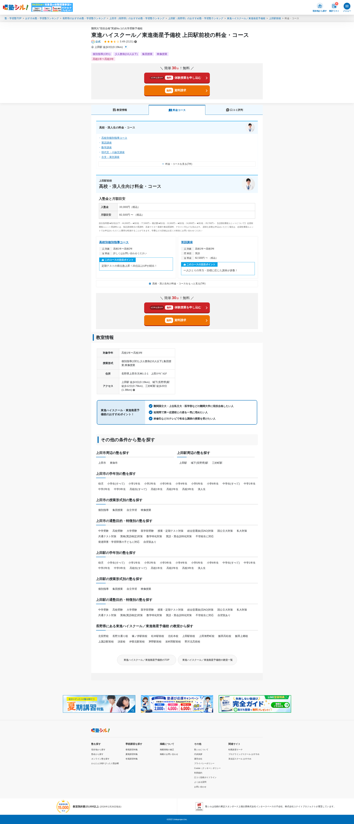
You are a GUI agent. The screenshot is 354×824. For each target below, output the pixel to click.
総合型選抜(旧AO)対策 (200, 530)
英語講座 (106, 142)
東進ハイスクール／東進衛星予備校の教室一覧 (207, 659)
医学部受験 (147, 530)
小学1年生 (134, 483)
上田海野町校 (206, 636)
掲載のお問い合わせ (169, 754)
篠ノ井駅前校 (139, 636)
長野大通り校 (120, 636)
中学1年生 (250, 483)
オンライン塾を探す (100, 759)
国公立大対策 (225, 530)
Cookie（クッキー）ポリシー (207, 768)
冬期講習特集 (132, 759)
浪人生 (202, 489)
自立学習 (132, 509)
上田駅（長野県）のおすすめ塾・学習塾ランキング (195, 18)
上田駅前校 (275, 18)
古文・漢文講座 (110, 157)
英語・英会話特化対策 (179, 536)
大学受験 (132, 530)
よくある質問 (200, 782)
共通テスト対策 (107, 536)
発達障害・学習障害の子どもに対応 (119, 541)
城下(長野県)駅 (199, 462)
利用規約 (198, 773)
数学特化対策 (154, 536)
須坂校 (121, 641)
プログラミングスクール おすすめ (243, 754)
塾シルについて (201, 749)
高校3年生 (188, 489)
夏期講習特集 (132, 754)
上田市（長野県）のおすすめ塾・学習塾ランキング (136, 18)
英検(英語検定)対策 (131, 536)
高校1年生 (157, 489)
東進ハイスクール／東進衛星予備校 (246, 18)
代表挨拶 (198, 754)
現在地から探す (98, 749)
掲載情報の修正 (167, 749)
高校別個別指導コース (114, 137)
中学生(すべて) (231, 483)
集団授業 (117, 509)
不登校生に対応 (205, 536)
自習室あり (149, 541)
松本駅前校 (157, 636)
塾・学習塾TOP (13, 18)
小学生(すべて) (116, 483)
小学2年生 (150, 483)
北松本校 (173, 636)
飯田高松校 (224, 636)
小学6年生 (213, 483)
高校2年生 (172, 489)
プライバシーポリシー (204, 763)
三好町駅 (217, 462)
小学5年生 (197, 483)
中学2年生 (104, 489)
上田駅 (183, 462)
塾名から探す (97, 754)
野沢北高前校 (192, 641)
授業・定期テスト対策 (170, 530)
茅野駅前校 (155, 641)
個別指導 (103, 509)
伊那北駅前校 (137, 641)
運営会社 (198, 759)
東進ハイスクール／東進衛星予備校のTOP (146, 659)
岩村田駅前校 (173, 641)
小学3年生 (166, 483)
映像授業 (146, 509)
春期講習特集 (132, 749)
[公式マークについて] (96, 41)
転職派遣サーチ (235, 749)
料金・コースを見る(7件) (178, 164)
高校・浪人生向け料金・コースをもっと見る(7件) (178, 283)
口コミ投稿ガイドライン (205, 777)
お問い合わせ (200, 787)
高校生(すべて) (138, 489)
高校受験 (117, 530)
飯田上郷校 (241, 636)
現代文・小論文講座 (113, 152)
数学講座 (106, 147)
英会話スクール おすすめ (239, 759)
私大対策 (242, 530)
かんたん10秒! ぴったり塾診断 (105, 763)
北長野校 (103, 636)
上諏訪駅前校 (106, 641)
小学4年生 (181, 483)
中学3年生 (120, 489)
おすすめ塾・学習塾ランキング (42, 18)
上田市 (102, 462)
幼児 (100, 483)
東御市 (114, 462)
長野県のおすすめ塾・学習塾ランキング (84, 18)
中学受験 (103, 530)
